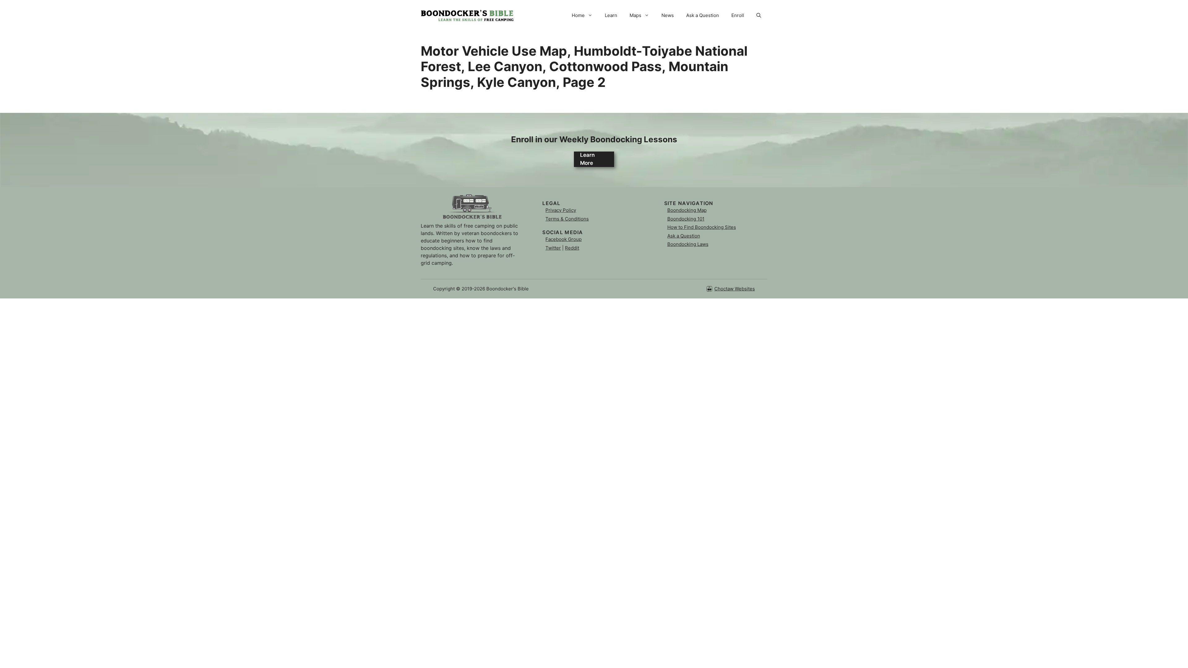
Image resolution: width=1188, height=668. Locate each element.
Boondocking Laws (687, 244)
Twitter (553, 248)
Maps (635, 15)
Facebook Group (563, 239)
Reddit (572, 248)
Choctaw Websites (734, 289)
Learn (611, 15)
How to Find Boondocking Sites (701, 227)
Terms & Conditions (567, 219)
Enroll (737, 15)
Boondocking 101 (685, 219)
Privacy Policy (560, 210)
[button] (758, 15)
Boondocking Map (687, 210)
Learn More (587, 159)
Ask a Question (702, 15)
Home (578, 15)
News (667, 15)
